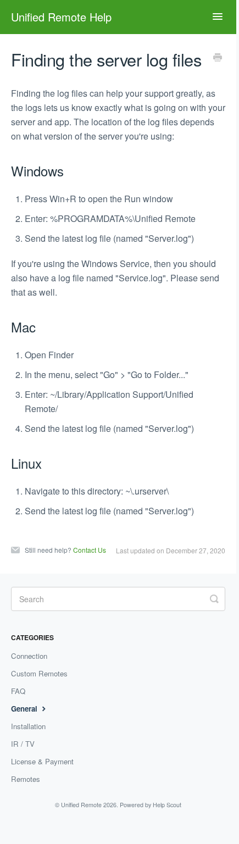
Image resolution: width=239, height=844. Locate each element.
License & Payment (42, 761)
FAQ (18, 691)
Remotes (25, 779)
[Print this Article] (217, 58)
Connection (29, 656)
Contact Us (89, 549)
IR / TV (23, 743)
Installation (28, 726)
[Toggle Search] (214, 598)
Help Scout (167, 805)
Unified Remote (81, 805)
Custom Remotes (39, 673)
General (25, 708)
